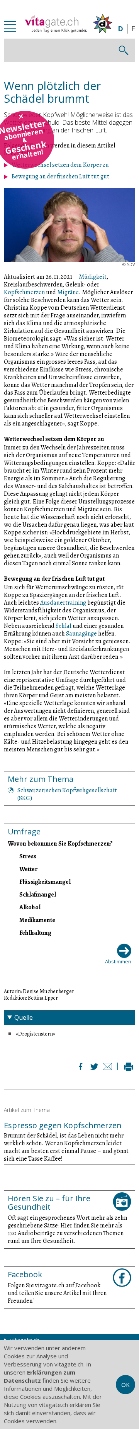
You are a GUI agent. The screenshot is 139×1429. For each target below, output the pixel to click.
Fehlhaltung (35, 933)
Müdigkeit (93, 277)
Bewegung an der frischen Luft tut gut (60, 176)
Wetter (28, 869)
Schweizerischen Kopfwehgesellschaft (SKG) (67, 794)
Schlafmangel (37, 894)
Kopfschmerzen (24, 292)
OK (125, 1384)
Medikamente (37, 920)
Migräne (68, 292)
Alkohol (30, 907)
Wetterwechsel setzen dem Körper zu (60, 165)
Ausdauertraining (63, 602)
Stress (27, 856)
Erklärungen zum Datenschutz (39, 1376)
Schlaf (63, 626)
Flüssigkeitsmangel (45, 882)
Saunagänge (81, 633)
